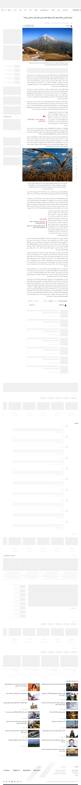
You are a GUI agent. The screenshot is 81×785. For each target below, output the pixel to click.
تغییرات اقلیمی (64, 89)
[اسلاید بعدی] (1, 127)
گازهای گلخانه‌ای (50, 134)
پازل (47, 89)
